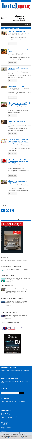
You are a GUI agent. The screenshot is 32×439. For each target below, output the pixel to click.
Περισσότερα (12, 44)
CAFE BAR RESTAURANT (18, 34)
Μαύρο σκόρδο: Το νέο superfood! (16, 122)
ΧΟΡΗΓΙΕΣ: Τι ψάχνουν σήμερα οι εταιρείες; (16, 269)
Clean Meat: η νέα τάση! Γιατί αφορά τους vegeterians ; (19, 104)
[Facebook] (7, 210)
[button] (26, 24)
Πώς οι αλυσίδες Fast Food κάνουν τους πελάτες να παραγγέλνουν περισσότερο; (18, 141)
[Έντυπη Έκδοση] (3, 210)
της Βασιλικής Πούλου (14, 33)
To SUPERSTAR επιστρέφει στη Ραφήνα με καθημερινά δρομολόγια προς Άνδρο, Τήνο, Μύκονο (16, 303)
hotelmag (12, 125)
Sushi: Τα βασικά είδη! (16, 31)
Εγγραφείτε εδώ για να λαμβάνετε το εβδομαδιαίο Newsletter (14, 260)
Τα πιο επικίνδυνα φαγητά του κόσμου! (19, 51)
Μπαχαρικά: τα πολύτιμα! (17, 86)
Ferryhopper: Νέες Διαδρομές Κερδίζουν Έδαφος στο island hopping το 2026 (17, 279)
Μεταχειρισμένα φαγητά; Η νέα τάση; (18, 69)
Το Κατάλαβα (21, 438)
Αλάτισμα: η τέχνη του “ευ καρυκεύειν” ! (17, 182)
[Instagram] (12, 210)
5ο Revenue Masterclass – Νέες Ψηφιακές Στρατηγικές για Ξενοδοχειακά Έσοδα (16, 316)
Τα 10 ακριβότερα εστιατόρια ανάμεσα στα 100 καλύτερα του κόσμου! (19, 161)
